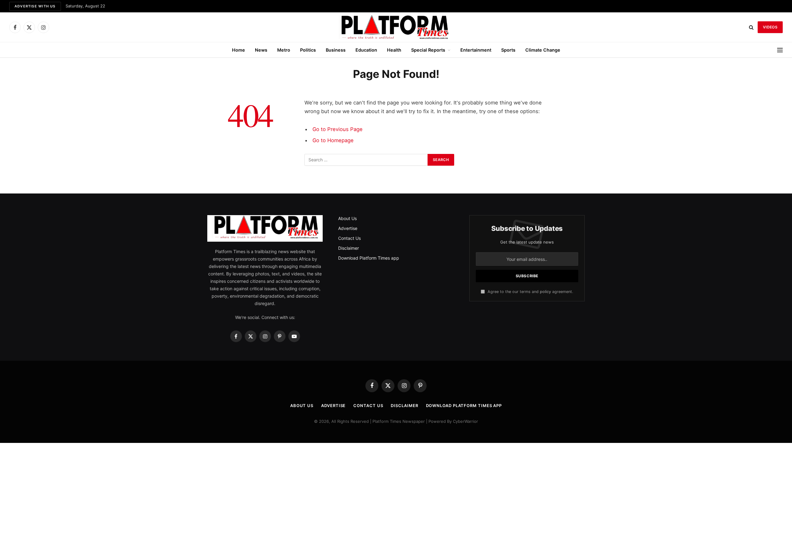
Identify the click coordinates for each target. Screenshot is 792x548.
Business (336, 50)
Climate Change (542, 50)
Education (366, 50)
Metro (283, 50)
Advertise (347, 228)
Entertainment (475, 50)
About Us (347, 218)
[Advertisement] (396, 495)
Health (394, 50)
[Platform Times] (396, 27)
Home (238, 50)
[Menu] (780, 50)
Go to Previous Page (337, 129)
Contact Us (349, 238)
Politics (308, 50)
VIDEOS (770, 27)
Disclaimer (348, 248)
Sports (508, 50)
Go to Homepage (333, 140)
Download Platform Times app (368, 258)
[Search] (751, 27)
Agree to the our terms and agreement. (529, 291)
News (261, 50)
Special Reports (428, 50)
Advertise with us (35, 6)
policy (545, 291)
